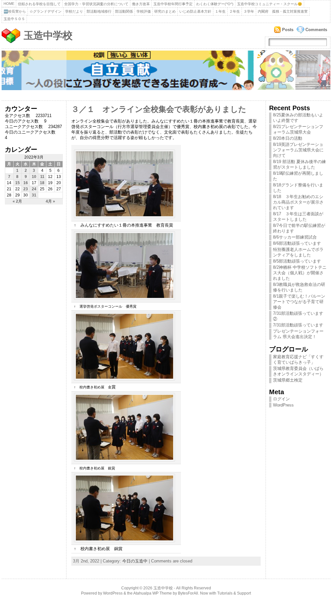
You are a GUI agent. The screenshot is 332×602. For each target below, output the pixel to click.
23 (25, 189)
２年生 (234, 11)
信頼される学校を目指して (39, 4)
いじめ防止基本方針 (195, 11)
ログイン (281, 398)
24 (34, 189)
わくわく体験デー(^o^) (214, 4)
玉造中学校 (48, 35)
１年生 (220, 11)
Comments (316, 29)
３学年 (248, 11)
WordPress (283, 405)
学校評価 (143, 11)
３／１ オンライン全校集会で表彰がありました (158, 109)
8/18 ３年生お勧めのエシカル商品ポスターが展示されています (298, 202)
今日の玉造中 (135, 561)
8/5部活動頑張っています (297, 261)
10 (34, 177)
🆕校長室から (15, 11)
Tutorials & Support (234, 593)
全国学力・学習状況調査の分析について (96, 4)
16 (25, 183)
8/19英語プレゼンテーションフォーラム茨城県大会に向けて (298, 150)
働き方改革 (141, 4)
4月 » (50, 201)
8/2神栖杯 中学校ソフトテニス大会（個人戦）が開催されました (299, 273)
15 (17, 183)
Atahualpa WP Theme (152, 593)
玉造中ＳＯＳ (14, 19)
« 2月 (17, 201)
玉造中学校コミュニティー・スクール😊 (269, 4)
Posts (287, 29)
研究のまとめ (165, 11)
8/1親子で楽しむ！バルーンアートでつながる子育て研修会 (299, 302)
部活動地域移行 (99, 11)
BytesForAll (188, 593)
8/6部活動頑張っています (297, 243)
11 (42, 177)
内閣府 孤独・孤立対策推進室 (283, 11)
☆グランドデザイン (46, 11)
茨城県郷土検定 (287, 380)
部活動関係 (124, 11)
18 (42, 183)
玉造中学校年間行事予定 (173, 4)
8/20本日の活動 (287, 138)
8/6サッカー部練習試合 (295, 237)
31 (34, 195)
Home (9, 4)
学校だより (74, 11)
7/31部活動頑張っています (298, 325)
